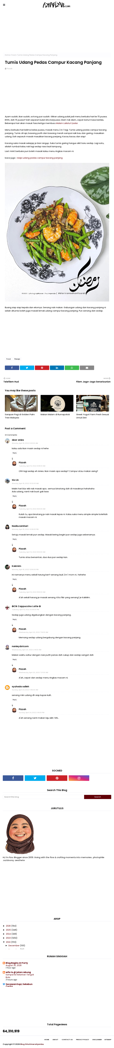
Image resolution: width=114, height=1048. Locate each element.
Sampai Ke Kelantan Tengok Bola (20, 976)
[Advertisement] (57, 33)
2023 (8, 937)
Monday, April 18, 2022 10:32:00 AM (25, 483)
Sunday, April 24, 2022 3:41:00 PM (31, 712)
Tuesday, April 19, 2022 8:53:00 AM (32, 509)
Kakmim (16, 566)
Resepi (17, 359)
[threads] (101, 778)
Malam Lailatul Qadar (67, 123)
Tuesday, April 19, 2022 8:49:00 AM (32, 466)
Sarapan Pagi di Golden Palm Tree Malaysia (20, 416)
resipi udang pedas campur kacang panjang (40, 157)
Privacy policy (82, 1039)
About (55, 1039)
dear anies (18, 440)
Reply (15, 453)
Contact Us (67, 1039)
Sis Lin (15, 480)
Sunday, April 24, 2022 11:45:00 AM (25, 690)
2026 (8, 925)
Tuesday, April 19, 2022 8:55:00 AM (32, 592)
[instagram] (79, 778)
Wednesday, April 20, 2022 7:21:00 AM (33, 672)
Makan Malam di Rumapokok (55, 414)
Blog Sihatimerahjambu (32, 1044)
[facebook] (13, 778)
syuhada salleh (20, 686)
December (14, 945)
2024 (8, 933)
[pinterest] (57, 778)
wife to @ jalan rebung (18, 972)
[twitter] (35, 778)
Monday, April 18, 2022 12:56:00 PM (25, 569)
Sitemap (107, 1039)
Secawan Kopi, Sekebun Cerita (19, 985)
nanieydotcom (20, 646)
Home (7, 55)
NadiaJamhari (20, 526)
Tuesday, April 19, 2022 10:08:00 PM (25, 609)
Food (13, 55)
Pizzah (9, 68)
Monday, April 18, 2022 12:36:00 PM (25, 529)
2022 (8, 942)
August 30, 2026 (14, 965)
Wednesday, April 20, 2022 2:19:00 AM (26, 650)
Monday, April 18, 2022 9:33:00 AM (25, 443)
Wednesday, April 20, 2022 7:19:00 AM (33, 632)
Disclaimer (97, 1039)
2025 (8, 929)
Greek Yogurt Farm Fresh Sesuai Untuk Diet (92, 416)
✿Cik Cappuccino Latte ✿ (26, 606)
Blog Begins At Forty (17, 962)
